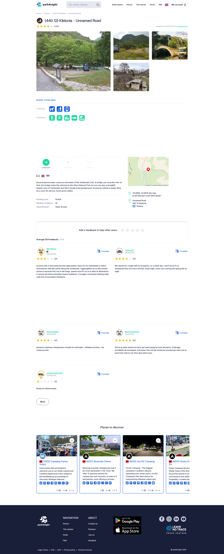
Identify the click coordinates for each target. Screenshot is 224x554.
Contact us (93, 523)
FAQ (160, 5)
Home (38, 13)
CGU (52, 550)
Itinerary (46, 168)
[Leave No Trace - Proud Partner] (176, 529)
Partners (92, 529)
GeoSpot (92, 540)
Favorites (68, 168)
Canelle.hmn (182, 26)
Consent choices (85, 550)
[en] (166, 4)
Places (129, 5)
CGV (59, 550)
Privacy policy (69, 550)
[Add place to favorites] (72, 440)
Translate (105, 251)
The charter (141, 5)
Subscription (117, 5)
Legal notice (43, 550)
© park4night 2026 (178, 550)
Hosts (152, 5)
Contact (90, 168)
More (42, 402)
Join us (91, 535)
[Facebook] (47, 251)
